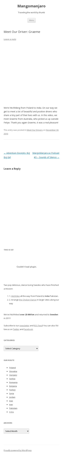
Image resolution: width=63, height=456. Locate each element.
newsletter (24, 325)
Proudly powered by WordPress (17, 450)
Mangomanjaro (31, 6)
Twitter (16, 329)
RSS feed (38, 325)
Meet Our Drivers (35, 130)
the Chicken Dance (27, 299)
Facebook (28, 329)
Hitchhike (15, 296)
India (11, 412)
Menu (31, 20)
